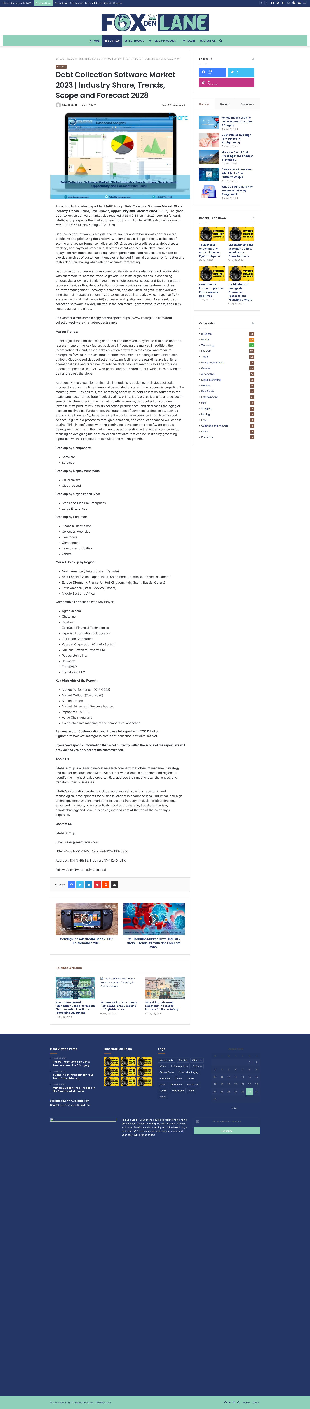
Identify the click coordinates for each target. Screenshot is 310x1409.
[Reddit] (105, 884)
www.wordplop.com (78, 1100)
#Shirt (163, 1066)
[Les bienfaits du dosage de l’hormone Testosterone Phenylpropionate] (241, 273)
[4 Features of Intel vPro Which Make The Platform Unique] (209, 174)
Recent (224, 104)
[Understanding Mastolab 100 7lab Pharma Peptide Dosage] (144, 1081)
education (165, 1078)
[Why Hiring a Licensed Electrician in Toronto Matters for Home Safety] (165, 988)
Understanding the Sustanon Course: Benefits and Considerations (92, 3)
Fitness (178, 1078)
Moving (205, 414)
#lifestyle (197, 1060)
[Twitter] (80, 884)
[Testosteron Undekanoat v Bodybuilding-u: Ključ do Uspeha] (212, 234)
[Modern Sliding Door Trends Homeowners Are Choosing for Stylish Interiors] (120, 988)
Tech (191, 1090)
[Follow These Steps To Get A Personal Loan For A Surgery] (209, 122)
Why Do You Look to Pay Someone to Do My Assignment (237, 190)
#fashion (183, 1060)
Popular (204, 104)
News (204, 431)
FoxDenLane (104, 1402)
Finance (205, 385)
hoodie (163, 1090)
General (205, 368)
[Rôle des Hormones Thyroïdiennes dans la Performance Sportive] (128, 1081)
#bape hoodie (166, 1060)
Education (207, 437)
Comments (247, 104)
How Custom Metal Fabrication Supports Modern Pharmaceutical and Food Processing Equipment (75, 1007)
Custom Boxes (167, 1072)
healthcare (176, 1084)
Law (203, 420)
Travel (204, 356)
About (255, 1402)
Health (190, 40)
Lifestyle (209, 40)
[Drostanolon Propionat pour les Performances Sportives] (212, 273)
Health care (192, 1084)
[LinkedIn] (88, 884)
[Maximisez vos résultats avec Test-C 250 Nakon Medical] (111, 1081)
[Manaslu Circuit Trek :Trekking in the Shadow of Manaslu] (209, 157)
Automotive (208, 374)
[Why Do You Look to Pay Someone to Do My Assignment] (209, 191)
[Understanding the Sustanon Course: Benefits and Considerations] (241, 234)
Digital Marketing (211, 379)
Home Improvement (165, 40)
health (163, 1084)
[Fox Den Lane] (155, 22)
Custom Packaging (188, 1072)
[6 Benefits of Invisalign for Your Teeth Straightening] (209, 140)
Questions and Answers (214, 425)
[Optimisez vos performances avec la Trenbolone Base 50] (144, 1071)
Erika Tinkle (68, 105)
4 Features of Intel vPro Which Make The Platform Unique (237, 173)
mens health (178, 1090)
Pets (203, 402)
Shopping (206, 408)
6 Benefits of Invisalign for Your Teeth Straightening (236, 138)
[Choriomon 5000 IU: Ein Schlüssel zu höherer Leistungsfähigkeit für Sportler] (111, 1061)
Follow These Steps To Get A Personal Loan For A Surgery (237, 121)
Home (96, 40)
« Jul (234, 1107)
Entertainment (209, 397)
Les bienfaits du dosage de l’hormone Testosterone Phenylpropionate (240, 292)
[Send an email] (76, 105)
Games (190, 1078)
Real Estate (207, 391)
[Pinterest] (97, 884)
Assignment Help (179, 1066)
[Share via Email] (114, 884)
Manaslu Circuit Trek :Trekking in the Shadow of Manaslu (237, 156)
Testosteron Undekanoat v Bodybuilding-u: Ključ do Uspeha (209, 250)
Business (113, 40)
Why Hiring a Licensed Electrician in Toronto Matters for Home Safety (161, 1006)
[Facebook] (71, 884)
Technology (135, 40)
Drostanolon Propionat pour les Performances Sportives (211, 290)
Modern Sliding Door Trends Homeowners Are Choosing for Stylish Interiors (118, 1006)
